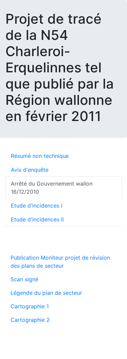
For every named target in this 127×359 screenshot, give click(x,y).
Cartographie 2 (30, 319)
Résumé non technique (40, 155)
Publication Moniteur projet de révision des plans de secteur (60, 261)
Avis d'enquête (29, 169)
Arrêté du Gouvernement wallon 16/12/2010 (51, 187)
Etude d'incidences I (36, 205)
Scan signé (24, 279)
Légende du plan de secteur (46, 292)
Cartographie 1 (29, 306)
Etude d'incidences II (37, 219)
